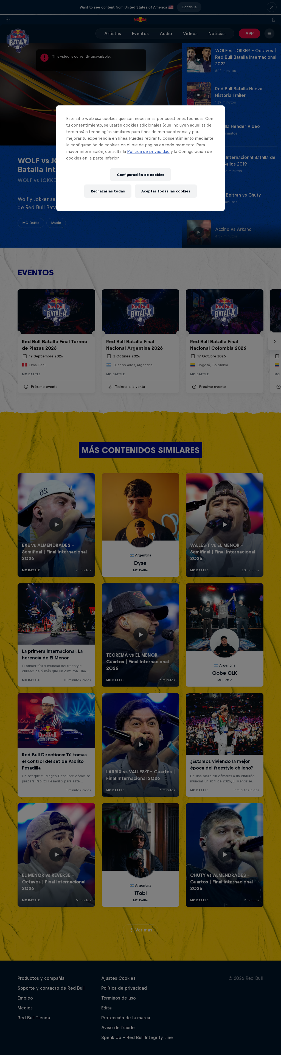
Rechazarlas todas (108, 191)
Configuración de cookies (140, 175)
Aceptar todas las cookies (165, 191)
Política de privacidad (148, 151)
